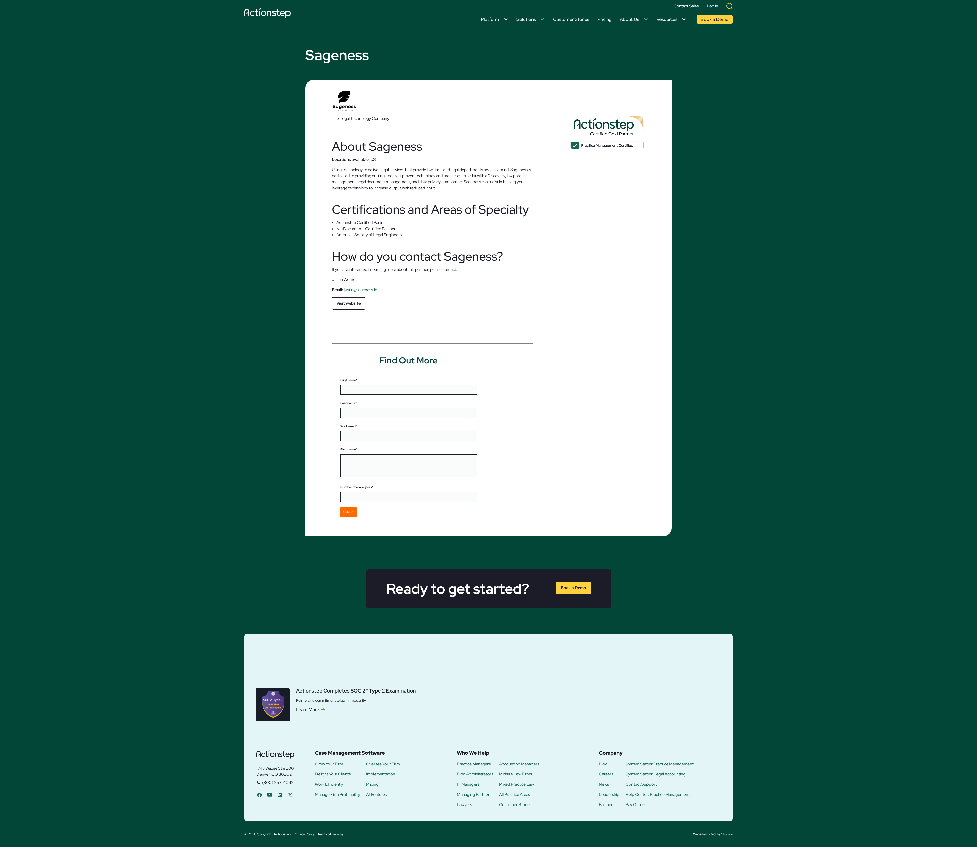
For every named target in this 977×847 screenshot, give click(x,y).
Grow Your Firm (329, 764)
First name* (348, 380)
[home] (268, 14)
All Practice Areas (514, 795)
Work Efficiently (329, 784)
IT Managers (468, 784)
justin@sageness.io (360, 289)
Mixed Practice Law (516, 784)
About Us (629, 19)
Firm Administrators (475, 774)
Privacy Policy (304, 834)
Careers (606, 774)
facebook (259, 794)
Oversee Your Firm (383, 764)
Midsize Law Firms (515, 774)
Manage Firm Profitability (337, 795)
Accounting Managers (519, 764)
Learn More (307, 709)
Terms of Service (330, 834)
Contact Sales (686, 6)
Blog (603, 764)
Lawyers (464, 805)
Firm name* (348, 449)
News (604, 784)
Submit (348, 512)
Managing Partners (474, 795)
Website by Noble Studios (713, 834)
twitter (290, 794)
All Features (376, 795)
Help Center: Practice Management (658, 795)
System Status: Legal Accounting (656, 774)
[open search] (729, 6)
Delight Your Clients (333, 774)
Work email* (349, 426)
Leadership (609, 795)
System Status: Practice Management (660, 764)
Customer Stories (571, 19)
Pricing (604, 19)
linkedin (280, 794)
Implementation (380, 774)
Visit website (348, 303)
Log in (712, 6)
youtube (270, 794)
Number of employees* (356, 487)
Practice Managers (474, 764)
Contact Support (641, 784)
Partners (606, 805)
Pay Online (635, 805)
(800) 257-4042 (278, 782)
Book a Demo (715, 19)
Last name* (348, 403)
